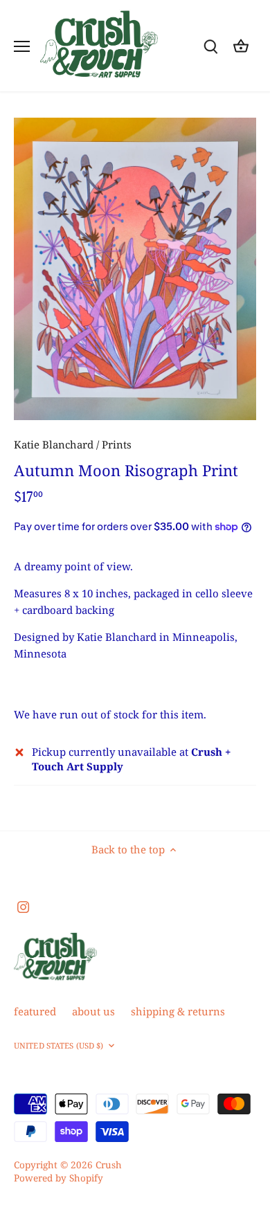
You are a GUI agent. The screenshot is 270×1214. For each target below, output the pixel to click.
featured (35, 1011)
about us (93, 1011)
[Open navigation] (22, 46)
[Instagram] (23, 906)
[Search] (210, 46)
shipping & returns (178, 1011)
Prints (117, 444)
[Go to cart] (241, 46)
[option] (135, 269)
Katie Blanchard (53, 444)
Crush (109, 1165)
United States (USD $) (58, 1046)
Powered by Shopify (58, 1178)
